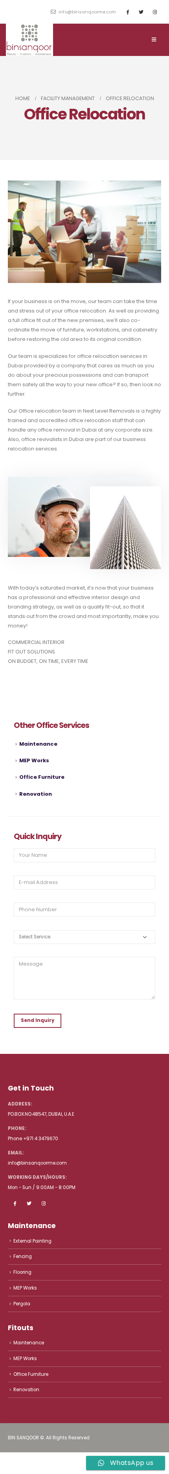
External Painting (32, 1241)
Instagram (44, 1203)
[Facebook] (127, 12)
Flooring (22, 1272)
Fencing (22, 1256)
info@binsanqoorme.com (86, 12)
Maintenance (38, 744)
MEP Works (34, 760)
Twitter (29, 1203)
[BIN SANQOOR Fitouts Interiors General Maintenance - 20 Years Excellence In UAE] (29, 40)
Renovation (35, 794)
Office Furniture (41, 777)
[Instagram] (155, 12)
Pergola (21, 1304)
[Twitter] (141, 12)
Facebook (14, 1203)
